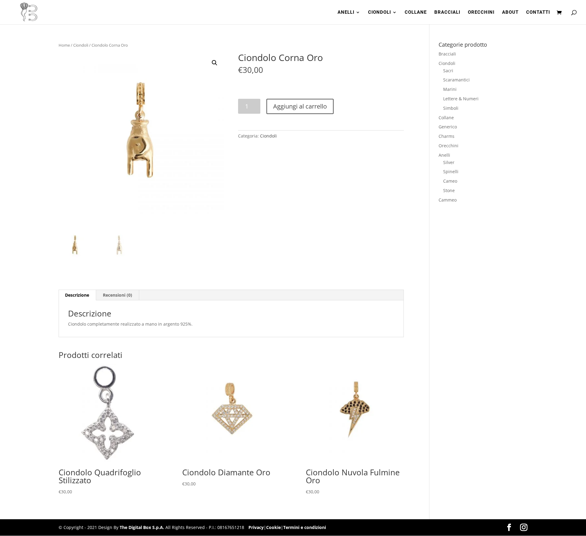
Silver (448, 162)
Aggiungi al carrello (300, 106)
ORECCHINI (481, 12)
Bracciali (447, 54)
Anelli (444, 155)
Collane (446, 117)
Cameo (450, 181)
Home (64, 45)
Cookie (273, 527)
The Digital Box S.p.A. (142, 527)
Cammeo (448, 200)
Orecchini (448, 145)
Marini (450, 89)
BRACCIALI (447, 12)
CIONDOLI (379, 12)
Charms (446, 136)
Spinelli (450, 171)
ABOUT (510, 12)
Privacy (256, 527)
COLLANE (416, 12)
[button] (214, 62)
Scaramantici (456, 80)
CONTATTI (538, 12)
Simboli (450, 108)
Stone (449, 190)
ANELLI (346, 12)
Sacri (448, 70)
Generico (448, 127)
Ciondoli (80, 45)
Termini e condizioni (304, 527)
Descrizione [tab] (77, 295)
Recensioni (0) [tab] (117, 295)
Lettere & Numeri (461, 99)
